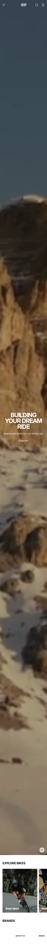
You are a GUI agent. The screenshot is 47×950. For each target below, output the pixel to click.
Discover (23, 440)
